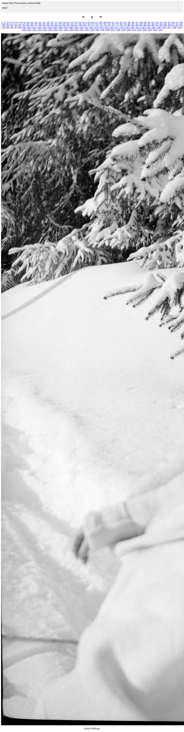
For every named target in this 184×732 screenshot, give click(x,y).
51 (12, 25)
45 (169, 22)
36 (133, 22)
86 (153, 25)
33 (121, 22)
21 (72, 22)
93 (181, 25)
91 (173, 25)
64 (64, 25)
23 (80, 22)
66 (72, 25)
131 (29, 30)
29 (104, 22)
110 (81, 27)
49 (3, 25)
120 (132, 27)
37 (137, 22)
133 (39, 30)
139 (71, 30)
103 (44, 27)
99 (24, 27)
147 (113, 30)
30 (108, 22)
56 (32, 25)
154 (150, 30)
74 (104, 25)
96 (12, 27)
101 (34, 27)
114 (101, 27)
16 (52, 22)
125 (158, 27)
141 (81, 30)
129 (179, 27)
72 (96, 25)
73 (100, 25)
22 (76, 22)
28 (100, 22)
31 (113, 22)
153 (144, 30)
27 (96, 22)
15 (48, 22)
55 (28, 25)
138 (66, 30)
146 (108, 30)
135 (50, 30)
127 (169, 27)
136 (55, 30)
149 (123, 30)
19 (64, 22)
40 (149, 22)
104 (50, 27)
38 (141, 22)
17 (56, 22)
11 (32, 22)
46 (173, 22)
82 (137, 25)
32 (117, 22)
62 (56, 25)
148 (118, 30)
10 (28, 22)
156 (160, 30)
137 (60, 30)
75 (108, 25)
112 (91, 27)
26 (92, 22)
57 (36, 25)
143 (92, 30)
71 (92, 25)
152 (139, 30)
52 (16, 25)
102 (39, 27)
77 (117, 25)
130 (24, 30)
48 (181, 22)
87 (157, 25)
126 (164, 27)
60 (48, 25)
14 (44, 22)
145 (102, 30)
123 (148, 27)
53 (20, 25)
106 (60, 27)
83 (141, 25)
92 (177, 25)
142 (87, 30)
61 (52, 25)
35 (129, 22)
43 (161, 22)
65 (68, 25)
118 (122, 27)
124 (153, 27)
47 (177, 22)
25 (88, 22)
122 (143, 27)
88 (161, 25)
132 (34, 30)
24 (84, 22)
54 (24, 25)
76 (113, 25)
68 (80, 25)
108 (71, 27)
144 (97, 30)
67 (76, 25)
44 (165, 22)
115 (106, 27)
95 (8, 27)
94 (4, 27)
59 (44, 25)
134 (45, 30)
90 (169, 25)
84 (145, 25)
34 (125, 22)
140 (76, 30)
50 (7, 25)
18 (60, 22)
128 (174, 27)
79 (125, 25)
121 (137, 27)
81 (133, 25)
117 (117, 27)
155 (155, 30)
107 (65, 27)
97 (16, 27)
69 (84, 25)
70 (88, 25)
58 (40, 25)
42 (157, 22)
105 (55, 27)
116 (112, 27)
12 (36, 22)
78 (121, 25)
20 (68, 22)
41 (153, 22)
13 (40, 22)
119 (127, 27)
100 (29, 27)
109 (76, 27)
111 (86, 27)
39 (145, 22)
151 (134, 30)
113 (96, 27)
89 (165, 25)
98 (20, 27)
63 (60, 25)
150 (129, 30)
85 (149, 25)
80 (129, 25)
